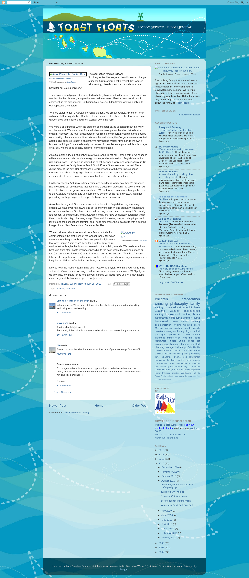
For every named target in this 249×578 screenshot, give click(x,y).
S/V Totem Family (168, 146)
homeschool (172, 314)
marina (180, 363)
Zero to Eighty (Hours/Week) (176, 501)
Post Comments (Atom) (76, 412)
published (173, 366)
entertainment (192, 334)
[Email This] (115, 284)
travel (157, 357)
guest (181, 376)
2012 (162, 454)
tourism (182, 369)
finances (174, 344)
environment (161, 344)
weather (175, 310)
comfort (187, 317)
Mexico (159, 328)
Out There (164, 199)
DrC (180, 334)
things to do (173, 369)
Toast (191, 341)
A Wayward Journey (170, 127)
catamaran (161, 317)
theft (165, 369)
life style (188, 376)
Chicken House (162, 350)
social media (194, 366)
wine (188, 369)
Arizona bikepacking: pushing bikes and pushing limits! (176, 175)
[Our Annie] (128, 232)
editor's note (173, 376)
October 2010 (169, 476)
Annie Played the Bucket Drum (61, 78)
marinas (187, 363)
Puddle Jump (177, 341)
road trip (187, 337)
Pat (59, 345)
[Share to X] (121, 284)
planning (159, 347)
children (60, 288)
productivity (194, 354)
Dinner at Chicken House (174, 496)
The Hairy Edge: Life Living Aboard (176, 268)
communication (163, 325)
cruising (161, 303)
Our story (163, 221)
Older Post (139, 405)
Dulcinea (159, 354)
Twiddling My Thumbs (172, 492)
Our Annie (124, 237)
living (196, 317)
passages (160, 334)
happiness (160, 360)
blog (187, 331)
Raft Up (196, 373)
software (159, 369)
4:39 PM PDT (64, 354)
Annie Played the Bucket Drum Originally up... (177, 486)
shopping (182, 366)
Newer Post (57, 405)
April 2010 (167, 524)
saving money (163, 307)
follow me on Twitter (189, 114)
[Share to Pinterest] (128, 284)
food (185, 357)
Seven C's (62, 323)
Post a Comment (62, 392)
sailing (159, 314)
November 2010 (170, 472)
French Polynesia (162, 373)
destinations (170, 354)
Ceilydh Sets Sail (168, 241)
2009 (162, 543)
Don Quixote (194, 350)
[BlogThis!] (118, 284)
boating (178, 328)
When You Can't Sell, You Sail (177, 505)
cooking (186, 314)
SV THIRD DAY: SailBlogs (173, 266)
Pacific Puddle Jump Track (169, 425)
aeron (184, 321)
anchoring (178, 331)
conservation (161, 363)
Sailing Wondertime (170, 219)
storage (169, 347)
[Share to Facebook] (125, 284)
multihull (195, 344)
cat (198, 341)
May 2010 (167, 520)
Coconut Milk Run (178, 350)
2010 (162, 463)
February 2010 (169, 533)
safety (169, 331)
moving (181, 360)
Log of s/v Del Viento (171, 282)
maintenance (192, 310)
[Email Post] (109, 284)
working (187, 325)
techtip (189, 307)
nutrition (196, 376)
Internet (188, 373)
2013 (162, 450)
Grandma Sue (178, 373)
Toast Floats (182, 103)
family (195, 303)
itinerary (185, 344)
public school (161, 366)
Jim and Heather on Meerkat (73, 301)
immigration (182, 354)
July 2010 (166, 511)
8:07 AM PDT (64, 312)
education (71, 288)
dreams (177, 357)
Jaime (174, 321)
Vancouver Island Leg (166, 437)
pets (189, 360)
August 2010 (168, 481)
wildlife (177, 325)
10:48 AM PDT (64, 335)
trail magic (181, 347)
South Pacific (160, 376)
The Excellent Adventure (173, 196)
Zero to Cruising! (168, 171)
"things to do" (173, 337)
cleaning (195, 321)
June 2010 (167, 515)
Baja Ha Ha (194, 347)
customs (171, 363)
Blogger (124, 569)
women (196, 360)
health (187, 328)
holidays (171, 360)
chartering (167, 357)
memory (196, 363)
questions (160, 331)
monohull (195, 331)
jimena (168, 328)
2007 (162, 552)
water (169, 379)
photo (157, 379)
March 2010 (168, 528)
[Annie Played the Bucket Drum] (68, 74)
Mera (197, 325)
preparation (190, 299)
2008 (162, 547)
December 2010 (170, 467)
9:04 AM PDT (64, 385)
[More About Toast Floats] (177, 70)
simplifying (175, 317)
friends (196, 328)
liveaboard (161, 321)
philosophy (179, 303)
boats (196, 314)
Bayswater (195, 370)
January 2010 (169, 537)
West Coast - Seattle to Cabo (170, 434)
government (194, 357)
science (163, 379)
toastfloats (71, 82)
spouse (172, 334)
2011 (161, 459)
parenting (160, 337)
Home (99, 405)
